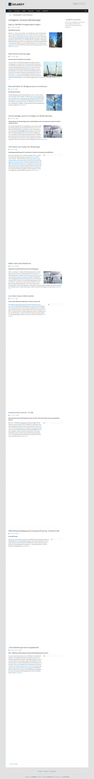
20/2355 (27, 67)
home (9, 11)
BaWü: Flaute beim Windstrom (19, 263)
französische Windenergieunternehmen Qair (24, 36)
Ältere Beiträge (13, 764)
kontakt (40, 771)
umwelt (38, 11)
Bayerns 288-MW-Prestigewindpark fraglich (24, 25)
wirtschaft (30, 11)
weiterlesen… (15, 46)
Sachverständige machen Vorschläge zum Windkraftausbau (30, 116)
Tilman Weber (19, 428)
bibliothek (45, 11)
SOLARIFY (18, 4)
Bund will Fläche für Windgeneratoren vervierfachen (27, 86)
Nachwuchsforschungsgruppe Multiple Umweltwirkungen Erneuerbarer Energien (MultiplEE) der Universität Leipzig (25, 160)
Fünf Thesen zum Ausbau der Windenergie (24, 147)
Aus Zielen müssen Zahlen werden (21, 296)
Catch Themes (66, 776)
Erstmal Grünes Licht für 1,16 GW (21, 413)
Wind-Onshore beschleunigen (19, 54)
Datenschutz (50, 776)
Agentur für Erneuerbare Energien (19, 539)
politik (23, 11)
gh (19, 27)
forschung (17, 11)
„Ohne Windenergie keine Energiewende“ (23, 648)
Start (10, 15)
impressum (45, 771)
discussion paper (28, 667)
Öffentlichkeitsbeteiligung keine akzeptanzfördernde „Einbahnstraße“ (34, 531)
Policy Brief (16, 165)
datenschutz (53, 771)
